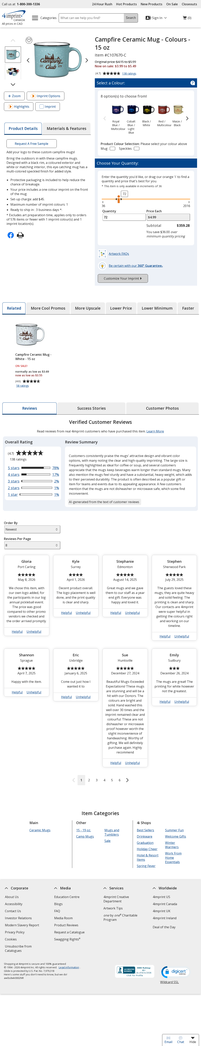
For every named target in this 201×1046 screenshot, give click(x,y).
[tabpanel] (100, 602)
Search (131, 17)
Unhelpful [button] (34, 631)
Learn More (155, 431)
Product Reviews (66, 925)
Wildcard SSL (169, 983)
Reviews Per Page (17, 539)
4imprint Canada (165, 904)
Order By (11, 523)
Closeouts (189, 4)
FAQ (57, 911)
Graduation (145, 843)
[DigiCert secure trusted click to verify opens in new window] (176, 972)
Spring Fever (146, 866)
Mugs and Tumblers (112, 832)
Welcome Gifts (175, 836)
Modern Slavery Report (22, 925)
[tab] (23, 129)
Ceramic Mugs (39, 830)
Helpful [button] (17, 631)
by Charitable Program (120, 917)
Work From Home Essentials (173, 857)
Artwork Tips (113, 908)
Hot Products (126, 4)
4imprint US (161, 897)
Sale (108, 841)
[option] (116, 116)
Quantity (109, 211)
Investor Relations (19, 918)
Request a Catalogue (69, 932)
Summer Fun (174, 830)
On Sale (172, 4)
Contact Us (13, 911)
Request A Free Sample (31, 143)
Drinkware (144, 836)
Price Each (154, 211)
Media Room (63, 918)
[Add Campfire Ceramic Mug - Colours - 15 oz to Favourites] (29, 40)
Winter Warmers (172, 845)
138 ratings (129, 73)
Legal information (69, 967)
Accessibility (13, 904)
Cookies (11, 939)
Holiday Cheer (147, 849)
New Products (151, 4)
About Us (12, 897)
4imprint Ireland (164, 918)
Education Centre (66, 897)
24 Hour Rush (102, 4)
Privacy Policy (15, 932)
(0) (187, 19)
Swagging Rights (67, 939)
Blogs (58, 904)
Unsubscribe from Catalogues (19, 949)
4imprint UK (161, 911)
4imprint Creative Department (116, 899)
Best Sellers (145, 830)
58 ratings (23, 385)
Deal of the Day (164, 927)
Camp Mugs (85, 836)
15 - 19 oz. (83, 830)
